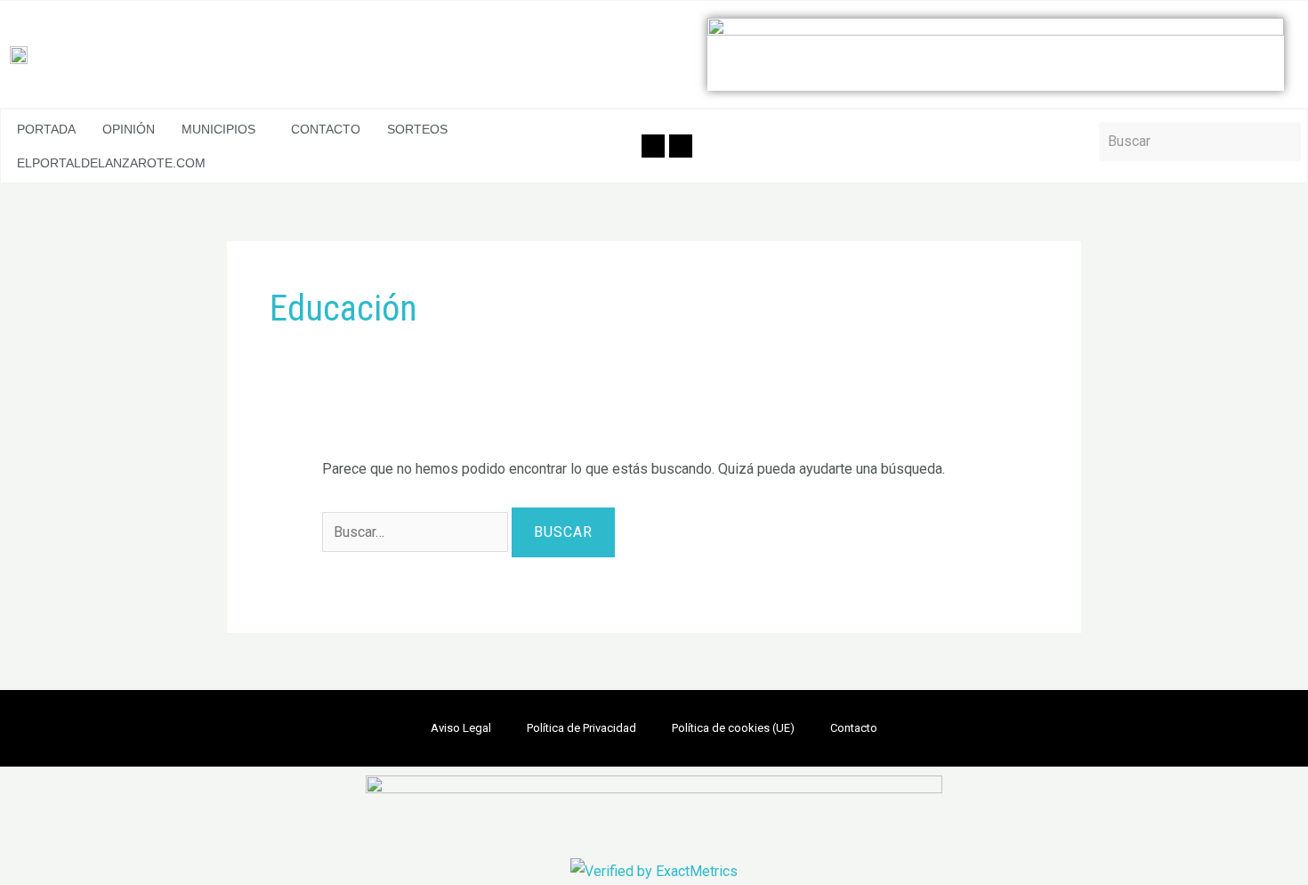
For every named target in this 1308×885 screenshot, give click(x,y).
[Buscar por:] (417, 532)
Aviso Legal (461, 728)
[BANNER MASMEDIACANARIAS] (995, 54)
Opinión (128, 129)
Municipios (218, 129)
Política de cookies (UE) (733, 728)
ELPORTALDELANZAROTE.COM (111, 163)
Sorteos (417, 129)
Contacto (325, 129)
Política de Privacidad (581, 728)
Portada (46, 129)
